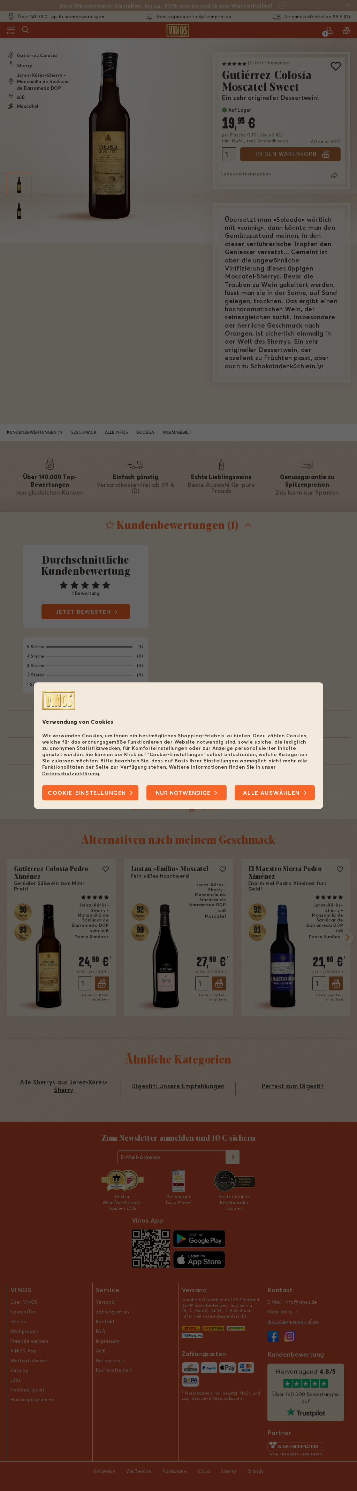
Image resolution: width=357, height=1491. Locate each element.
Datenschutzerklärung (70, 773)
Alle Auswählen (271, 792)
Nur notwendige (183, 792)
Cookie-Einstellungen (87, 792)
